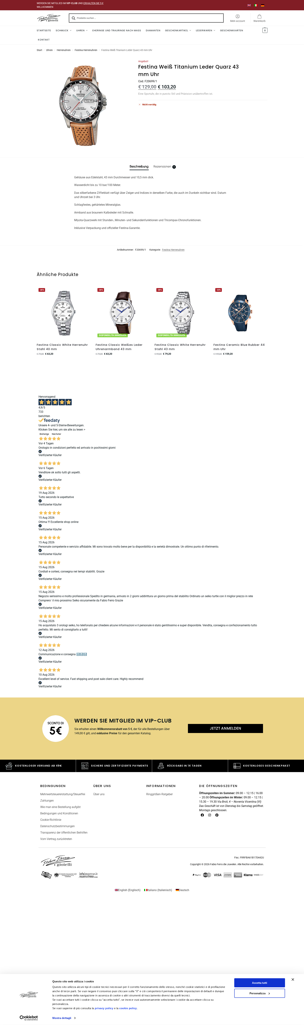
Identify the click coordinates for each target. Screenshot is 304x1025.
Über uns (99, 794)
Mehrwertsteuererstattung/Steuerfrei (62, 794)
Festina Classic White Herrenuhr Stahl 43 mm (180, 347)
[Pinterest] (217, 815)
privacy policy (104, 1008)
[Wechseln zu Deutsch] (262, 5)
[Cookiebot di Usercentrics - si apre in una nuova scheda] (28, 1018)
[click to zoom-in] (83, 106)
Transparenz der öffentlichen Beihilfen (63, 832)
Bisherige (44, 434)
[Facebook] (202, 815)
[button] (264, 30)
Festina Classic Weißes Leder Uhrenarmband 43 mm (119, 347)
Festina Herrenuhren (86, 50)
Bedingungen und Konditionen (59, 813)
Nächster (56, 434)
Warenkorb (259, 21)
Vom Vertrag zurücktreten (56, 839)
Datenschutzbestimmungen (57, 826)
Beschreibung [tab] (139, 166)
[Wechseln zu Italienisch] (256, 5)
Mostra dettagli (61, 1017)
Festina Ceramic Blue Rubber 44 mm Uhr (239, 347)
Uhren (49, 50)
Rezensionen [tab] (164, 166)
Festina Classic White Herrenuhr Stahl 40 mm (62, 347)
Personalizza (257, 993)
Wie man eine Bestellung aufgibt (60, 807)
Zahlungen (47, 800)
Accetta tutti (259, 982)
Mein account (237, 21)
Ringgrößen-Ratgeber (159, 794)
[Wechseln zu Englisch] (249, 5)
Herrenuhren (64, 50)
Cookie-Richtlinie (50, 819)
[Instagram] (209, 815)
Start (39, 50)
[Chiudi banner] (293, 979)
